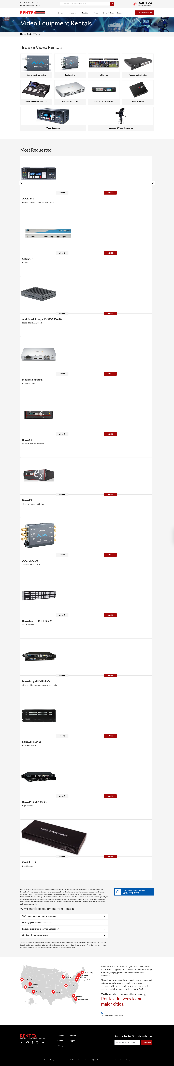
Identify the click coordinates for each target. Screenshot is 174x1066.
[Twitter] (21, 1042)
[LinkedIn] (43, 1042)
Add (109, 193)
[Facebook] (32, 1042)
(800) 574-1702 (145, 3)
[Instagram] (37, 1042)
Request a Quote (145, 13)
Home (23, 34)
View (61, 193)
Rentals (30, 34)
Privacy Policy (49, 1060)
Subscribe (146, 1042)
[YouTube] (27, 1042)
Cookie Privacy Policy (122, 1060)
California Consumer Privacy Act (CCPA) (84, 1060)
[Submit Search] (112, 4)
